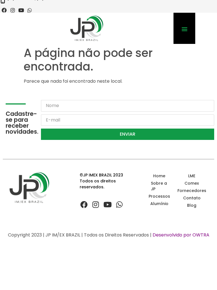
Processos (159, 196)
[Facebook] (4, 10)
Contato (192, 198)
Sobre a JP (159, 186)
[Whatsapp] (29, 10)
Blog (191, 205)
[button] (184, 29)
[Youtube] (21, 10)
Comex (192, 183)
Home (159, 176)
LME (191, 176)
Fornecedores (192, 190)
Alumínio (159, 203)
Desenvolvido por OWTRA (181, 235)
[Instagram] (12, 10)
